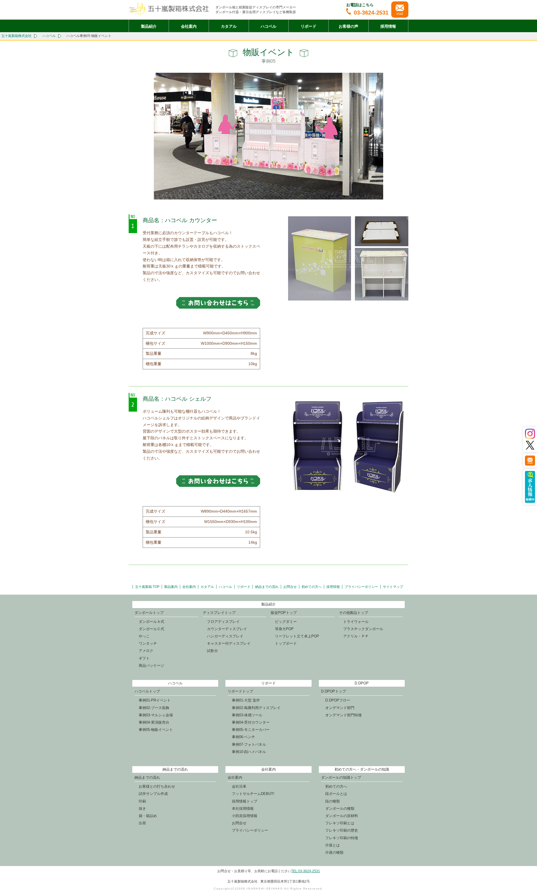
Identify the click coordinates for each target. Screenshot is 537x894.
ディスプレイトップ (219, 613)
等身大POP (284, 629)
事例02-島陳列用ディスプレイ (256, 708)
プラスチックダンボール (363, 629)
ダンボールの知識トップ (341, 777)
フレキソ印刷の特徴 (341, 838)
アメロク (146, 651)
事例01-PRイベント (155, 700)
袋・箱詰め (148, 816)
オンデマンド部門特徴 (343, 715)
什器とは (332, 845)
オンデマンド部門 (339, 708)
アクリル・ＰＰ (356, 636)
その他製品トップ (353, 613)
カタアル (229, 26)
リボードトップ (240, 691)
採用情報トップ (244, 801)
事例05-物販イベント (156, 730)
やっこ (144, 636)
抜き (142, 808)
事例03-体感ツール (247, 715)
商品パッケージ (151, 665)
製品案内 (171, 587)
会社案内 (189, 26)
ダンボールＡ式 (151, 622)
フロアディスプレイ (223, 622)
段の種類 (332, 801)
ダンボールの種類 (339, 808)
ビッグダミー (286, 622)
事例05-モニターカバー (251, 730)
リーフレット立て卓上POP (297, 636)
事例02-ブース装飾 (154, 708)
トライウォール (356, 622)
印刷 (142, 801)
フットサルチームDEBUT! (253, 794)
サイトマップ (393, 587)
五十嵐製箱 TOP (147, 587)
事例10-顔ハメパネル (249, 752)
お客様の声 (348, 26)
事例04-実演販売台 (154, 722)
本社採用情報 (243, 808)
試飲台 (212, 651)
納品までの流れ (267, 587)
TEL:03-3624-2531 (305, 871)
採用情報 (388, 26)
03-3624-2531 (371, 13)
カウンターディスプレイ (227, 629)
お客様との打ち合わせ (157, 786)
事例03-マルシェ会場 (156, 715)
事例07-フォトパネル (249, 744)
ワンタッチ (148, 643)
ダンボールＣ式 (151, 629)
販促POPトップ (284, 613)
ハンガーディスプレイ (225, 636)
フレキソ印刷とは (339, 823)
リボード (308, 26)
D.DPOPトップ (333, 691)
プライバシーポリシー (361, 587)
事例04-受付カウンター (251, 722)
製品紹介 (149, 26)
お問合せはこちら (218, 303)
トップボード (286, 643)
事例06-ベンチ (243, 737)
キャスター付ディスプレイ (229, 643)
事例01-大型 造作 (246, 700)
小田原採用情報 (244, 816)
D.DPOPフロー (337, 700)
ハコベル (268, 26)
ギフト (144, 658)
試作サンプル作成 (153, 794)
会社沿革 (239, 786)
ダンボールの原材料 (341, 816)
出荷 (142, 823)
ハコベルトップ (147, 691)
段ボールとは (336, 794)
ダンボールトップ (149, 613)
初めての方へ (312, 587)
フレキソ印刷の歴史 (341, 830)
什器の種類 (334, 852)
